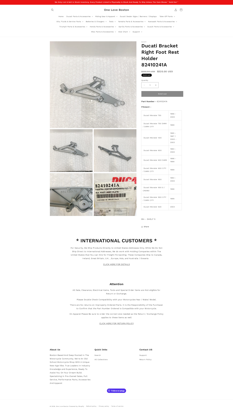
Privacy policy (104, 406)
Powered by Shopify (76, 406)
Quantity (144, 80)
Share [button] (146, 227)
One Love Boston (62, 406)
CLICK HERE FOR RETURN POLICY (116, 323)
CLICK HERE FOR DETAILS (116, 264)
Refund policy (91, 406)
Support (143, 355)
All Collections (101, 359)
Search (98, 355)
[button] (52, 10)
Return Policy (145, 359)
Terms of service (117, 406)
